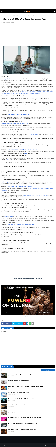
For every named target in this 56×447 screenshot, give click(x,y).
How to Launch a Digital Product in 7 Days (18, 392)
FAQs (53, 445)
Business (6, 320)
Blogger (4, 22)
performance (34, 134)
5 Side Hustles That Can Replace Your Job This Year (22, 149)
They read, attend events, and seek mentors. (35, 195)
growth (26, 153)
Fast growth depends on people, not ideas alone (14, 123)
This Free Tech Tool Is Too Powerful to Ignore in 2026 (21, 398)
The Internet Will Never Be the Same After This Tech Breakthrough (24, 417)
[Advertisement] (28, 4)
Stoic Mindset (11, 445)
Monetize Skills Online (27, 320)
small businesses (30, 235)
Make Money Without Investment (15, 320)
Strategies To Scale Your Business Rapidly (18, 380)
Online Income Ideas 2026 (10, 15)
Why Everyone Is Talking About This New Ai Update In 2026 (22, 423)
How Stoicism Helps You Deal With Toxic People (19, 405)
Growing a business (7, 79)
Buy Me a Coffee (47, 445)
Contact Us (40, 445)
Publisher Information (32, 445)
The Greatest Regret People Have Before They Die (20, 374)
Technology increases (7, 182)
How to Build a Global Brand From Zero (19, 114)
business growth (8, 216)
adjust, (9, 160)
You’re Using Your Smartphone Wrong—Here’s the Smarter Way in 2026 (25, 386)
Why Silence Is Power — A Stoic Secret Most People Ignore (22, 429)
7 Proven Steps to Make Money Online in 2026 (19, 411)
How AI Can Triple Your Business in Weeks (20, 186)
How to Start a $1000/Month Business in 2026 (21, 224)
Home (2, 15)
